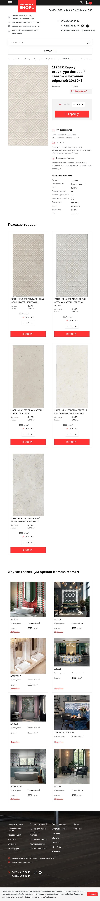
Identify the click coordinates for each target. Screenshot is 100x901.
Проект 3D (56, 847)
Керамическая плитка (14, 829)
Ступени (12, 844)
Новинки (78, 829)
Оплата (55, 838)
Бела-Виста (16, 786)
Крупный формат (37, 844)
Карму (56, 59)
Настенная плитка (38, 848)
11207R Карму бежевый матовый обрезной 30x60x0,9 (26, 411)
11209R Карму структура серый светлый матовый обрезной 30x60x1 (70, 302)
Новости (56, 842)
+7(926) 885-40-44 (70, 30)
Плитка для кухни (38, 829)
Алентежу (15, 676)
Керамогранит (14, 835)
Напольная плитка (38, 839)
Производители (59, 824)
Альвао (14, 724)
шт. (69, 104)
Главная (11, 59)
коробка (64, 104)
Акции (76, 824)
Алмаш (57, 669)
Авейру (14, 619)
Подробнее (15, 632)
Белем (57, 786)
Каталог (48, 51)
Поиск (88, 42)
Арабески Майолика (64, 733)
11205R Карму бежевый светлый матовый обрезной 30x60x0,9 (70, 411)
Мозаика (12, 839)
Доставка (56, 833)
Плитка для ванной (38, 824)
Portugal (47, 59)
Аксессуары (13, 848)
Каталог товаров (15, 824)
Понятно (92, 894)
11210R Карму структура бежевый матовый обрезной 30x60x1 (27, 300)
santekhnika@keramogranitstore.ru (25, 30)
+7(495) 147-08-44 (70, 21)
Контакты (56, 851)
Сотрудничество (59, 829)
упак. (27, 317)
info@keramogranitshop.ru (22, 22)
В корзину (72, 114)
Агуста (57, 619)
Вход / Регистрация (81, 2)
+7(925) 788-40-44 (70, 26)
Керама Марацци (34, 59)
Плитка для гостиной (35, 834)
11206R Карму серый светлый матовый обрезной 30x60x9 (25, 519)
